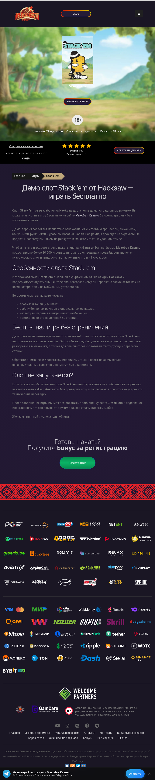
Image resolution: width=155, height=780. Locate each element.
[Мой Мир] (83, 766)
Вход (76, 13)
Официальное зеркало (63, 738)
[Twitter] (78, 766)
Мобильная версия (67, 733)
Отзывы (89, 733)
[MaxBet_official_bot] (97, 725)
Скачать (124, 738)
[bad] (64, 146)
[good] (83, 146)
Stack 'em (53, 176)
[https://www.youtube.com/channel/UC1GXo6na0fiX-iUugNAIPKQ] (57, 725)
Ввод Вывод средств (130, 733)
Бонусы (87, 738)
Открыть (135, 773)
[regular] (76, 146)
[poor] (70, 146)
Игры (36, 176)
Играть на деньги (129, 150)
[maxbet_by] (67, 725)
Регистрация (77, 463)
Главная (19, 176)
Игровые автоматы (37, 733)
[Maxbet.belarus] (87, 725)
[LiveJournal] (89, 766)
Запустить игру (77, 101)
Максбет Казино (87, 215)
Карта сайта (36, 738)
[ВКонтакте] (67, 766)
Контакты (105, 733)
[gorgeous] (89, 146)
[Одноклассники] (72, 766)
